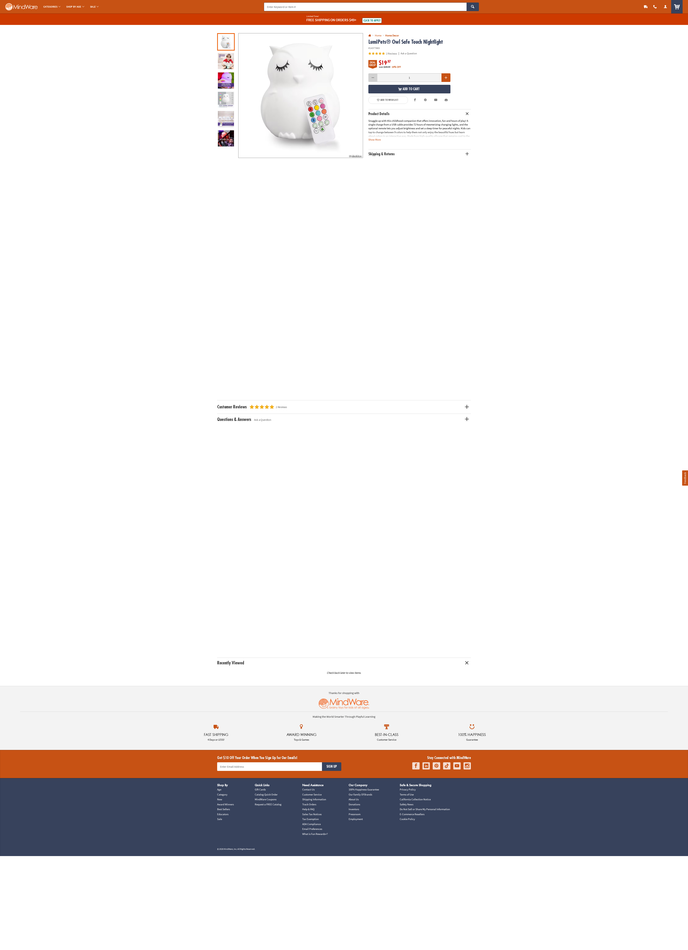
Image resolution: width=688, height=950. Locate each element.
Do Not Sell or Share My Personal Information (425, 809)
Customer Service (312, 794)
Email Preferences (312, 829)
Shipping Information (314, 799)
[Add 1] (445, 77)
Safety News (406, 804)
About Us (354, 799)
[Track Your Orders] (645, 6)
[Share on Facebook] (415, 100)
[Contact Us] (655, 6)
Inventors (354, 809)
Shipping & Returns (381, 154)
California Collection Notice (415, 799)
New (219, 799)
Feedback (685, 478)
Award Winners (225, 804)
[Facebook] (416, 766)
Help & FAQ (308, 809)
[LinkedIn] (426, 766)
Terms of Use (407, 794)
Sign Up (331, 766)
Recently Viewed (230, 663)
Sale (219, 819)
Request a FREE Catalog (268, 804)
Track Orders (309, 804)
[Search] (473, 7)
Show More (374, 139)
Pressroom (354, 814)
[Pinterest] (436, 766)
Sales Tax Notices (312, 814)
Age (219, 789)
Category (222, 794)
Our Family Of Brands (360, 794)
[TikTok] (446, 766)
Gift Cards (260, 789)
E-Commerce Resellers (412, 814)
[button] (300, 95)
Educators (222, 814)
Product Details (379, 114)
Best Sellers (223, 809)
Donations (354, 804)
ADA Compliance (311, 824)
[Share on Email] (435, 100)
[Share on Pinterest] (425, 100)
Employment (356, 819)
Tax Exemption (310, 819)
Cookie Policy (407, 819)
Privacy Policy (408, 789)
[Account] (665, 6)
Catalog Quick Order (266, 794)
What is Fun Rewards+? (315, 834)
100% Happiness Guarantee (364, 789)
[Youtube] (457, 766)
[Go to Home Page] (369, 35)
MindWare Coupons (265, 799)
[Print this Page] (446, 100)
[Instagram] (467, 766)
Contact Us (308, 789)
